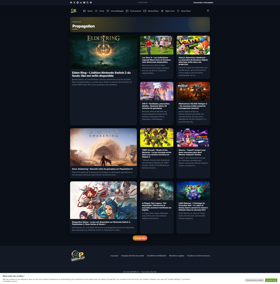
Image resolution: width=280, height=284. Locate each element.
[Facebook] (71, 2)
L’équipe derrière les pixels (132, 256)
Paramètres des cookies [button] (254, 280)
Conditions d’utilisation (156, 256)
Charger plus (140, 238)
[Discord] (91, 2)
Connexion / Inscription (203, 2)
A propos (114, 256)
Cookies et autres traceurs (198, 256)
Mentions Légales (176, 256)
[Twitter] (74, 2)
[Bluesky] (84, 2)
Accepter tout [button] (271, 280)
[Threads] (87, 2)
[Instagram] (78, 2)
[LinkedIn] (81, 2)
